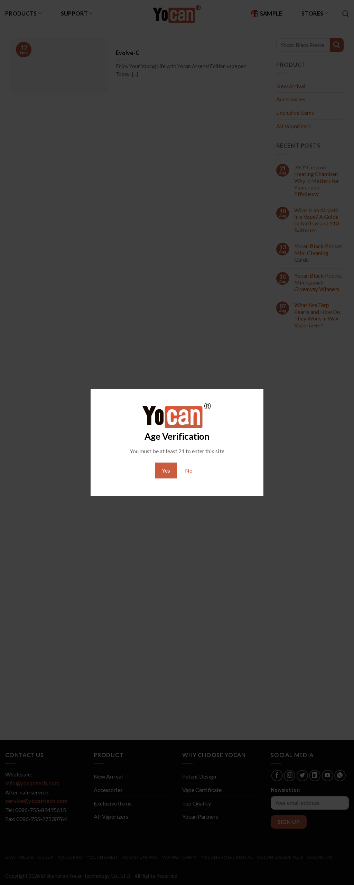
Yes (166, 470)
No (189, 470)
